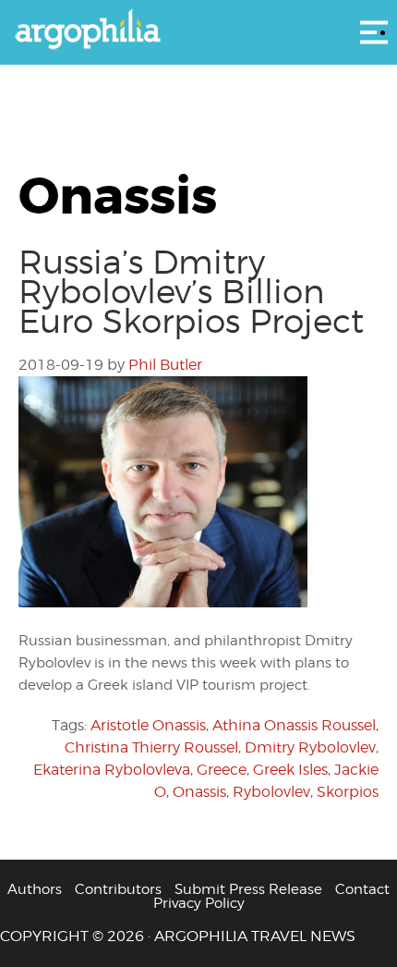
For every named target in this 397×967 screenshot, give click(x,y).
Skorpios (348, 792)
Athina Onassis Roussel (294, 725)
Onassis (199, 792)
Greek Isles (290, 769)
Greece (222, 769)
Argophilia (198, 30)
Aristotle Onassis (148, 725)
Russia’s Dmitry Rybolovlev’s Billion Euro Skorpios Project (191, 291)
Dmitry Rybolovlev (310, 747)
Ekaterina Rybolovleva (111, 769)
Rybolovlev (271, 792)
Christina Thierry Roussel (151, 747)
